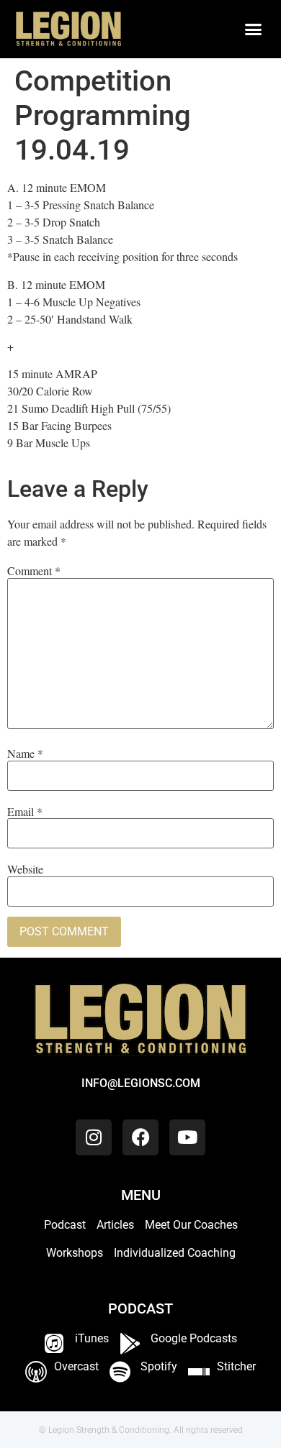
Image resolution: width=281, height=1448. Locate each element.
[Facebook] (140, 1137)
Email (25, 811)
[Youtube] (187, 1137)
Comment (34, 571)
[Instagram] (94, 1137)
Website (25, 869)
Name (25, 753)
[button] (253, 29)
